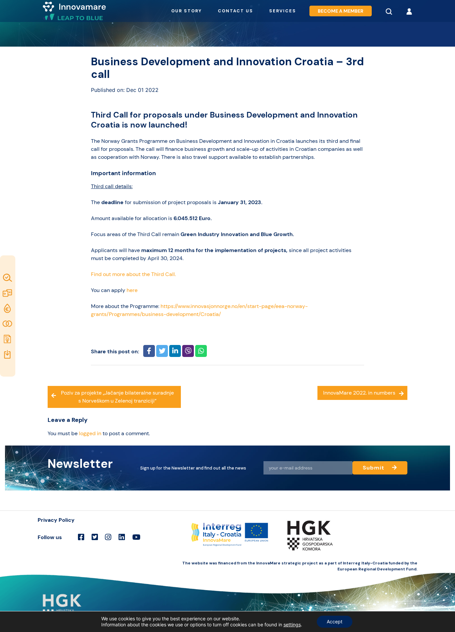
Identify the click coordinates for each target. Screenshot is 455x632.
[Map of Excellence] (8, 278)
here (132, 290)
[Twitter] (95, 537)
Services (282, 11)
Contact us (235, 11)
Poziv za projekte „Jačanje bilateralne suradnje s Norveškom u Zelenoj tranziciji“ (117, 396)
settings (292, 624)
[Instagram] (108, 537)
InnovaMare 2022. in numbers (359, 392)
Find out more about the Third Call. (133, 274)
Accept (334, 621)
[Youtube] (136, 537)
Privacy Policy (56, 519)
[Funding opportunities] (8, 308)
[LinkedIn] (122, 537)
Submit (374, 467)
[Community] (8, 324)
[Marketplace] (8, 293)
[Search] (388, 11)
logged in (90, 433)
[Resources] (8, 354)
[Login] (409, 11)
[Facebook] (81, 537)
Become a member (340, 11)
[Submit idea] (8, 339)
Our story (186, 11)
